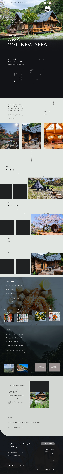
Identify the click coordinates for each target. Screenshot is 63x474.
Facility (46, 456)
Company (52, 455)
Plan (53, 453)
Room (46, 453)
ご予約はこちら (60, 25)
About (46, 451)
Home (46, 449)
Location (52, 449)
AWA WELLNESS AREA (16, 466)
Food (53, 451)
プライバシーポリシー (40, 469)
